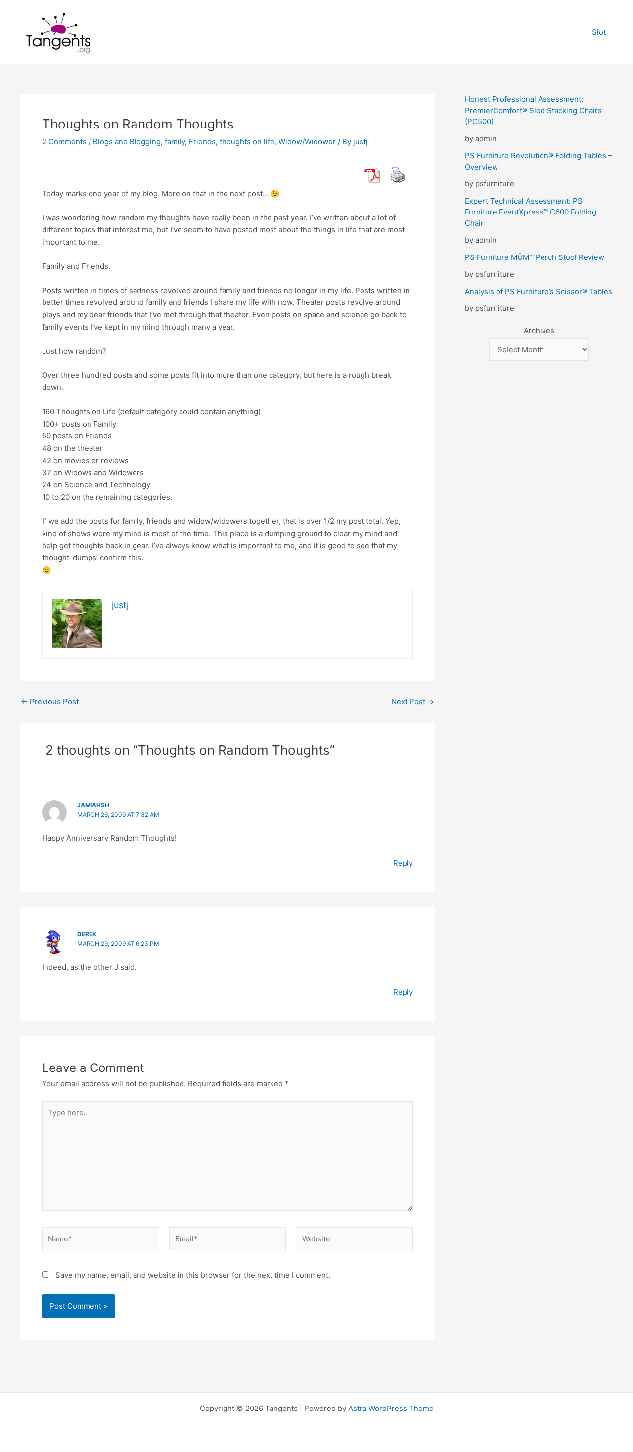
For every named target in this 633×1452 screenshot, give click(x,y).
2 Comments (64, 141)
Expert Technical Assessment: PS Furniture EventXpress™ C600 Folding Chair (530, 212)
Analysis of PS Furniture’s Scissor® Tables (538, 291)
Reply (403, 863)
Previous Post (50, 701)
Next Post (412, 701)
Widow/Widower (307, 141)
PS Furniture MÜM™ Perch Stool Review (534, 257)
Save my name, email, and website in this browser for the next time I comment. (192, 1275)
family (175, 141)
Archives (539, 330)
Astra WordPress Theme (391, 1408)
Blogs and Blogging (127, 141)
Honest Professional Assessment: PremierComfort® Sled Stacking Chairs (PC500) (533, 110)
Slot (599, 32)
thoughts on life (247, 141)
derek (86, 934)
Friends (202, 141)
